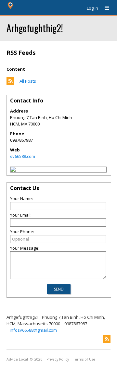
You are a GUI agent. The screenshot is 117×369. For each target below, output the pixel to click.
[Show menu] (104, 8)
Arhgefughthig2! (34, 28)
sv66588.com (22, 156)
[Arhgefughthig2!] (13, 170)
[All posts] (10, 83)
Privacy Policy (57, 359)
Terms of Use (84, 359)
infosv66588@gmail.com (33, 330)
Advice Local (17, 359)
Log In (92, 8)
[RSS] (106, 339)
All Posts (28, 81)
